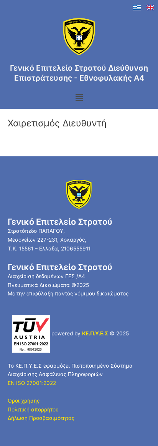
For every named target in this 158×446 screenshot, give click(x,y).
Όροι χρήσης (24, 401)
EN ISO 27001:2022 (32, 383)
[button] (79, 98)
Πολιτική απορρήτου (33, 409)
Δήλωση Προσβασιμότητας (41, 418)
